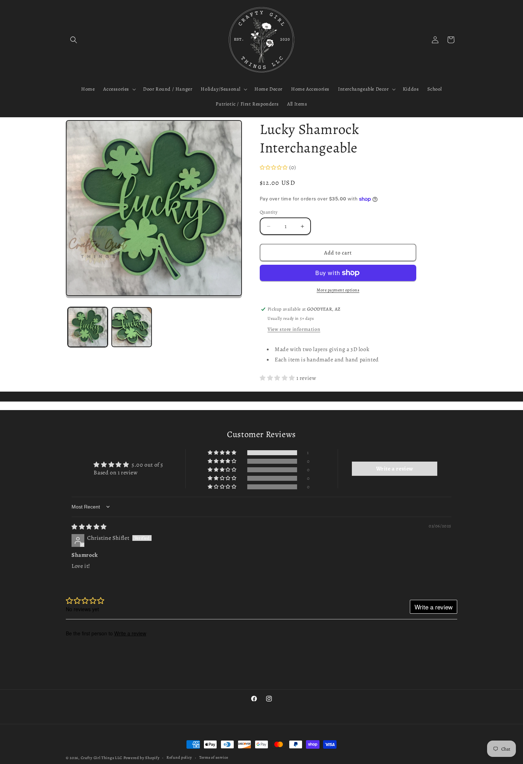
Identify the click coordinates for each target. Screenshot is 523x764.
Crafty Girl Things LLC (101, 757)
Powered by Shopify (141, 757)
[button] (73, 40)
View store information (294, 329)
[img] (89, 527)
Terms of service (213, 757)
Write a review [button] (394, 469)
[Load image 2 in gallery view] (131, 327)
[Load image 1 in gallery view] (88, 327)
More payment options (338, 290)
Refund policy (179, 757)
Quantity (269, 212)
